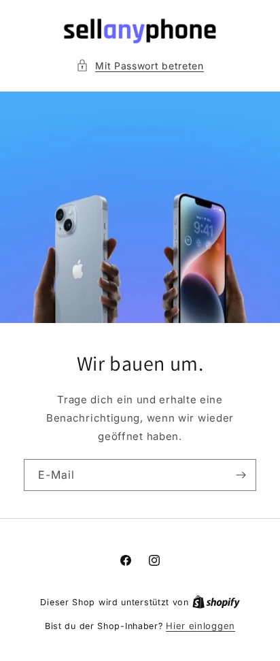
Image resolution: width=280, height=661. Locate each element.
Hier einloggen (200, 625)
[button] (140, 65)
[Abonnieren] (241, 475)
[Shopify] (216, 601)
